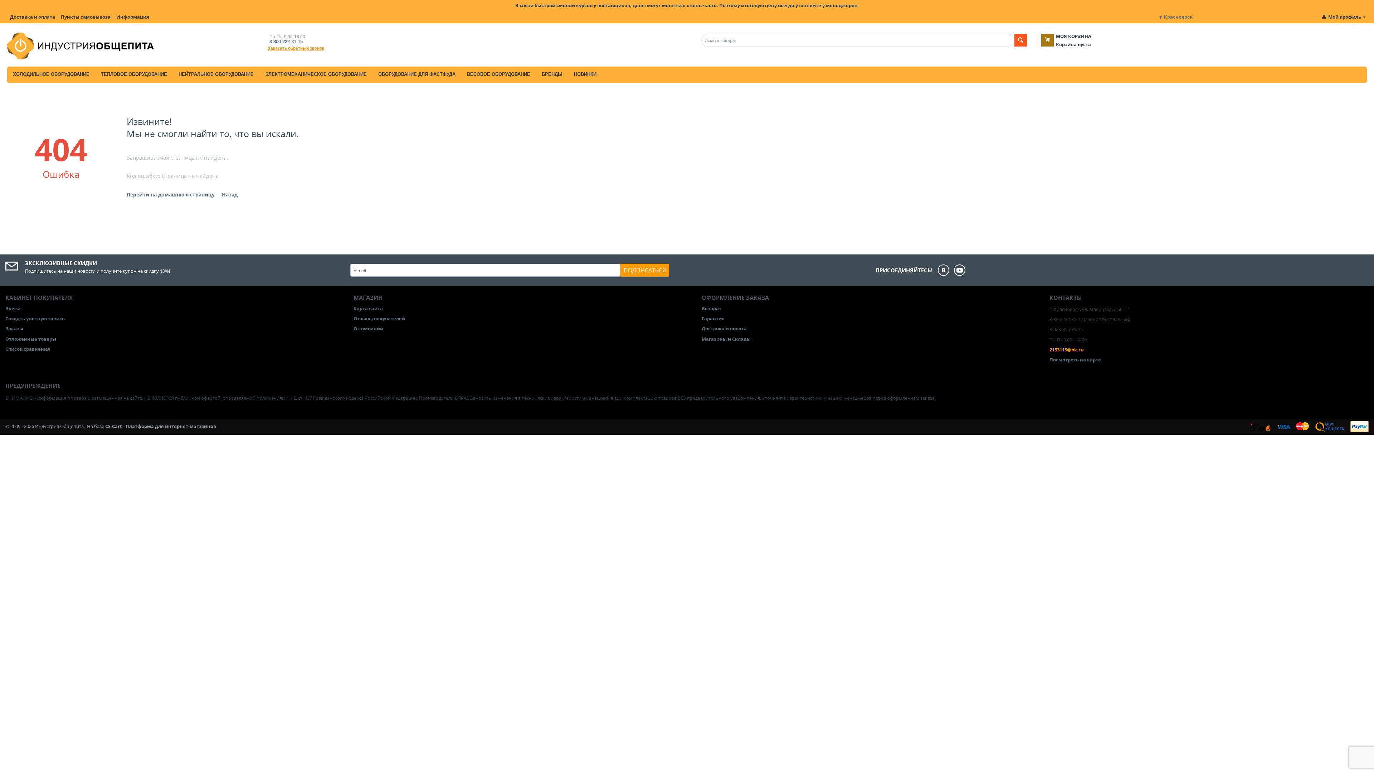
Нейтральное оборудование (216, 74)
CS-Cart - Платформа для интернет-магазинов (160, 426)
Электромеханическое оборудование (316, 74)
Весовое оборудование (498, 74)
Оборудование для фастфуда (416, 74)
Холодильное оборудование (51, 74)
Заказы (14, 328)
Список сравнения (27, 349)
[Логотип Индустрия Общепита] (80, 45)
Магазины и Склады (726, 339)
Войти (12, 308)
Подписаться (645, 270)
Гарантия (713, 318)
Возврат (711, 308)
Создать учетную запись (35, 318)
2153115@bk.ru (1066, 349)
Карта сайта (368, 308)
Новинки (585, 74)
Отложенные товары (30, 339)
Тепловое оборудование (134, 74)
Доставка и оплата (32, 17)
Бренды (552, 74)
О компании (368, 328)
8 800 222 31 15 (286, 41)
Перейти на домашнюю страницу (171, 194)
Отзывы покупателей (379, 318)
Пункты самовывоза (86, 17)
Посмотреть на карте (1075, 359)
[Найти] (1020, 40)
